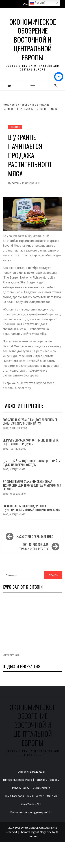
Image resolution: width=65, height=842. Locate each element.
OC (6, 427)
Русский (40, 2)
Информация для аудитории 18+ (31, 812)
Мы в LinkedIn (41, 788)
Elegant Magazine (40, 832)
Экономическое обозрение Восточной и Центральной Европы (32, 39)
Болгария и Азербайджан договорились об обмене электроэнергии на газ (30, 422)
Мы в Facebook (14, 796)
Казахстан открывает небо (35, 536)
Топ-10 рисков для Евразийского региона (34, 546)
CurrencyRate (11, 654)
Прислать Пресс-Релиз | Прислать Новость (31, 779)
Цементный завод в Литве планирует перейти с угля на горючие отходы (31, 463)
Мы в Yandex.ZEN (31, 804)
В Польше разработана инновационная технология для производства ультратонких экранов (32, 485)
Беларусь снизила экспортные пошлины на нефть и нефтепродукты (30, 442)
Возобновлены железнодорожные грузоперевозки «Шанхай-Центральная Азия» (31, 508)
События (15, 126)
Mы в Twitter (35, 796)
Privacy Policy (20, 788)
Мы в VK (52, 796)
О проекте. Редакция (31, 771)
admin (16, 183)
